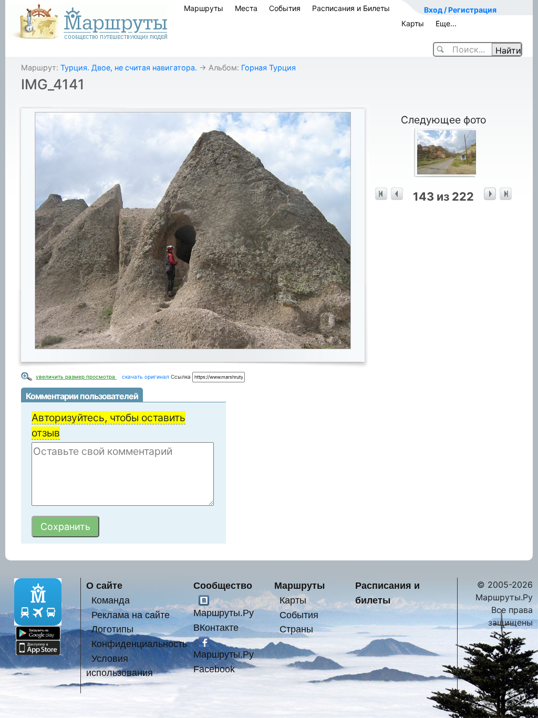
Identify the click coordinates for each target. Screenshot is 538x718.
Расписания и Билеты (351, 8)
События (285, 8)
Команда (110, 600)
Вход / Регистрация (460, 9)
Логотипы (112, 628)
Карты (412, 23)
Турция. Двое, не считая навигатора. (128, 67)
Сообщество (222, 585)
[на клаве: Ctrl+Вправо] (490, 194)
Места (246, 8)
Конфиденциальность (139, 643)
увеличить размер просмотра (76, 376)
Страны (296, 628)
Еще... (446, 23)
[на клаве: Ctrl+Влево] (397, 194)
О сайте (104, 585)
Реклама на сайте (130, 614)
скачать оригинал (145, 376)
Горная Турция (268, 67)
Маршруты (203, 8)
